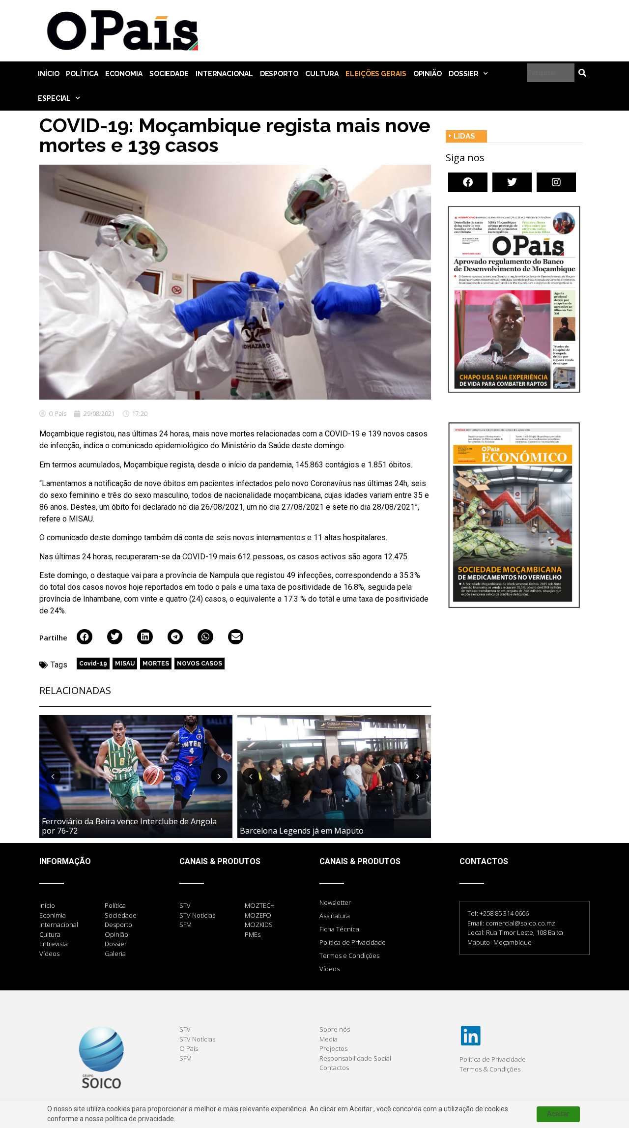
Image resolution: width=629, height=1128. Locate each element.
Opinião (427, 74)
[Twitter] (512, 182)
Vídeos (329, 968)
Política (82, 74)
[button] (84, 637)
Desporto (279, 74)
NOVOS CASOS (199, 663)
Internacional (224, 74)
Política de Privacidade (352, 942)
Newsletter (335, 902)
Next (219, 776)
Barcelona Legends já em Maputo (302, 830)
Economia (124, 74)
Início (48, 74)
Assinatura (334, 915)
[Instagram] (556, 182)
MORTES (156, 663)
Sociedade (169, 74)
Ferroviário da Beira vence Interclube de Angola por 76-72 (129, 826)
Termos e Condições (349, 955)
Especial (54, 98)
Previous (52, 776)
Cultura (322, 74)
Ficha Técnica (339, 929)
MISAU (125, 663)
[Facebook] (467, 182)
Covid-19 (93, 663)
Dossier (464, 74)
